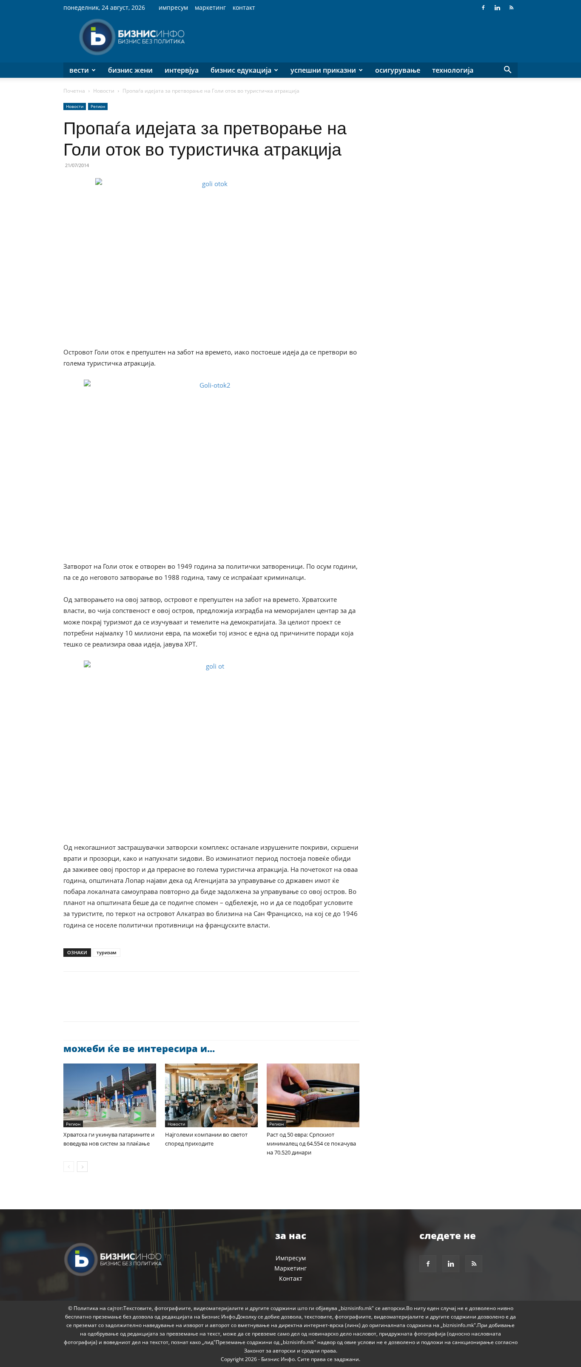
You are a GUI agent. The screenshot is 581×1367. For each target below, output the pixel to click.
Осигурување (397, 70)
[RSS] (511, 7)
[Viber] (169, 1003)
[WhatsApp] (130, 1003)
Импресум (173, 7)
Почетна (74, 90)
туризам (107, 952)
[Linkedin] (497, 7)
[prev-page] (68, 1166)
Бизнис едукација (241, 70)
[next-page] (82, 1166)
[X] (91, 1003)
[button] (507, 71)
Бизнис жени (130, 70)
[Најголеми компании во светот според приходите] (211, 1095)
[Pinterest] (111, 1003)
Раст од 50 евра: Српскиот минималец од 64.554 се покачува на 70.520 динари (311, 1143)
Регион (98, 106)
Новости (103, 90)
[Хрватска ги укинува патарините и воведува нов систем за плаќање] (109, 1095)
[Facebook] (483, 7)
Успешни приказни (323, 70)
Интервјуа (182, 70)
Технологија (452, 70)
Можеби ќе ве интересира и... (139, 1048)
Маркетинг (210, 7)
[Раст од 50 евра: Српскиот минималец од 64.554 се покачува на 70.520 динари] (313, 1095)
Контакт (244, 7)
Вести (79, 70)
